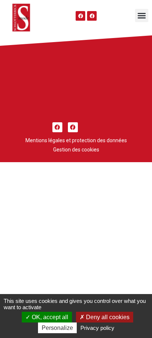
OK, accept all (49, 317)
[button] (141, 15)
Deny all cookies (106, 317)
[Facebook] (80, 16)
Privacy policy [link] (97, 328)
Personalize (57, 328)
